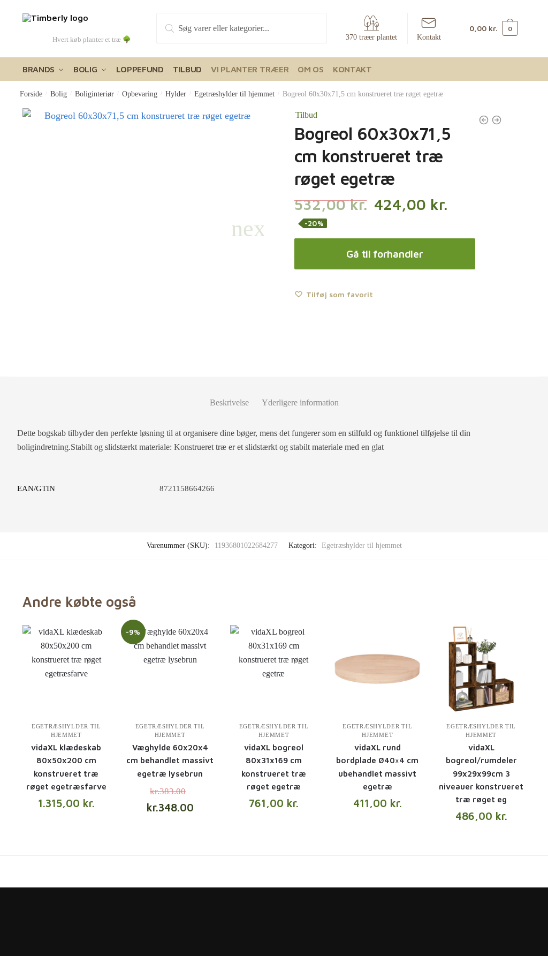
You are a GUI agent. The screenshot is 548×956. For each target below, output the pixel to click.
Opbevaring (139, 94)
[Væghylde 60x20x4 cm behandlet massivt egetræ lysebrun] (170, 669)
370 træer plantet (371, 37)
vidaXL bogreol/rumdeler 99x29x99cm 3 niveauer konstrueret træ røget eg (481, 773)
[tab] (229, 394)
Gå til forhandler (384, 254)
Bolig (58, 94)
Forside (31, 94)
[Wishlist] (94, 641)
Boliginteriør (94, 94)
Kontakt (429, 37)
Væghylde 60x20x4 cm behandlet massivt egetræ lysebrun (170, 760)
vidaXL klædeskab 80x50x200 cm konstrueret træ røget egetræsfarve (66, 767)
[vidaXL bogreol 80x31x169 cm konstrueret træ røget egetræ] (274, 669)
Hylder (175, 94)
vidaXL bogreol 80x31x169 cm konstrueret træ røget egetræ (273, 767)
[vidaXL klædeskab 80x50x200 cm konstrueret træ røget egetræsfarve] (66, 669)
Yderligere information (300, 402)
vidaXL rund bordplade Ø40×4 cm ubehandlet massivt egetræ (377, 767)
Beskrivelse (229, 402)
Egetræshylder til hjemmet (234, 94)
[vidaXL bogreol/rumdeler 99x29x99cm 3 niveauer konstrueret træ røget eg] (481, 669)
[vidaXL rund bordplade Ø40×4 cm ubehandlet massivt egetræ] (377, 669)
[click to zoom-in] (143, 229)
